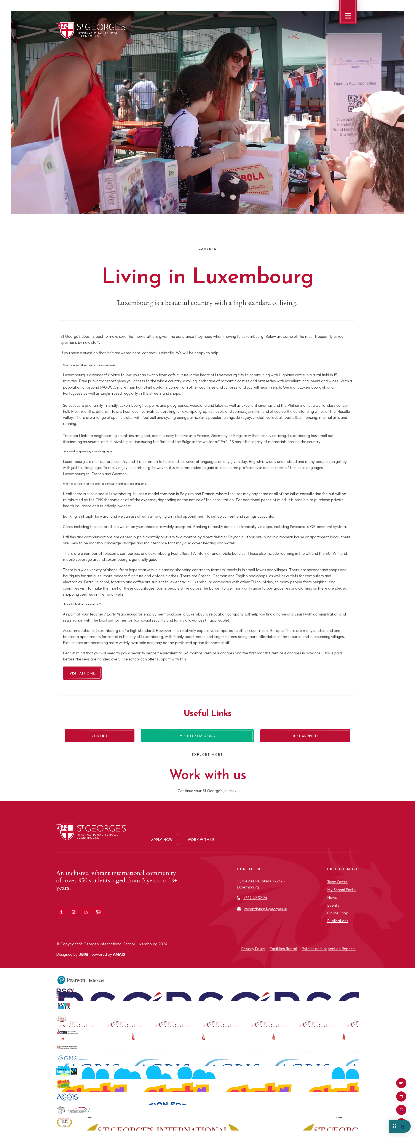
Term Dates (401, 1110)
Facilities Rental (283, 948)
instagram (74, 912)
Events (333, 905)
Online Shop (337, 913)
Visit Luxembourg (197, 736)
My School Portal (341, 889)
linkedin (86, 912)
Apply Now (401, 1083)
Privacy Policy (253, 948)
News (332, 897)
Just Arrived (305, 736)
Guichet (99, 736)
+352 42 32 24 (255, 897)
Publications (337, 920)
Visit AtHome (82, 673)
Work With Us (201, 840)
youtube (98, 911)
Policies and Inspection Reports (329, 948)
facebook (61, 912)
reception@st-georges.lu (265, 908)
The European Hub (401, 1096)
